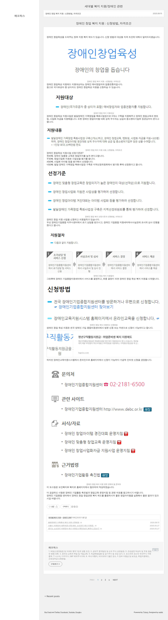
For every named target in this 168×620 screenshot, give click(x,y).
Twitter (57, 612)
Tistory (145, 612)
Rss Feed (47, 612)
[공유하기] (56, 507)
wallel (161, 612)
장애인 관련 (67, 517)
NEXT (115, 579)
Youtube (72, 612)
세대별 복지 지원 (54, 517)
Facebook (64, 612)
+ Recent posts (52, 596)
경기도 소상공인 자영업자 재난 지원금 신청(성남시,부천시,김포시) (73, 528)
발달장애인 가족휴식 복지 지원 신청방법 (63, 522)
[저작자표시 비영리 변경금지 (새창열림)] (74, 507)
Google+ (78, 612)
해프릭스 (19, 15)
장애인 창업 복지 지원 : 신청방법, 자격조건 (63, 13)
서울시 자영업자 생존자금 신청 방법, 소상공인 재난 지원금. (71, 525)
